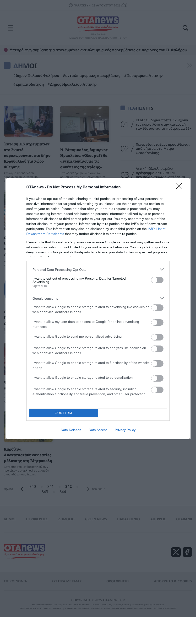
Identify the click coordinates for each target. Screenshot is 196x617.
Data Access (98, 430)
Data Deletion (71, 430)
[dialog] (98, 308)
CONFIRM (63, 413)
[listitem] (98, 269)
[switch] (157, 280)
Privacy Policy (125, 430)
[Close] (180, 187)
